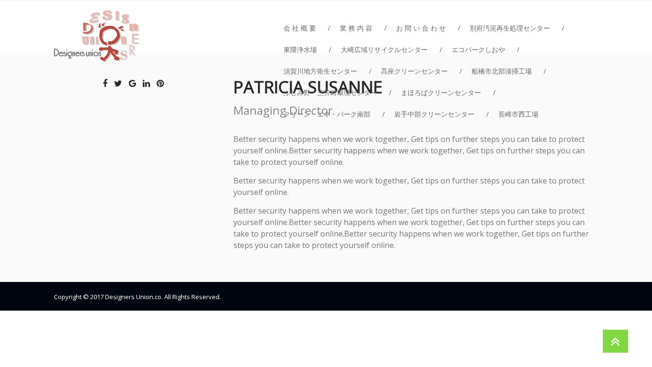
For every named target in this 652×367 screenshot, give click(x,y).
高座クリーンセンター (414, 71)
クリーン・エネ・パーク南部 (327, 114)
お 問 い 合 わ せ (421, 27)
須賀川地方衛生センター (320, 71)
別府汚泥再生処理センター (510, 27)
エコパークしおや (478, 49)
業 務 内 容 (356, 27)
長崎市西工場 (518, 114)
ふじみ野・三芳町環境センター (330, 92)
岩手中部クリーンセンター (434, 114)
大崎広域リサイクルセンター (384, 49)
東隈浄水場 (300, 49)
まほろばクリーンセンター (441, 92)
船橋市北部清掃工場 (502, 71)
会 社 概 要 (300, 27)
